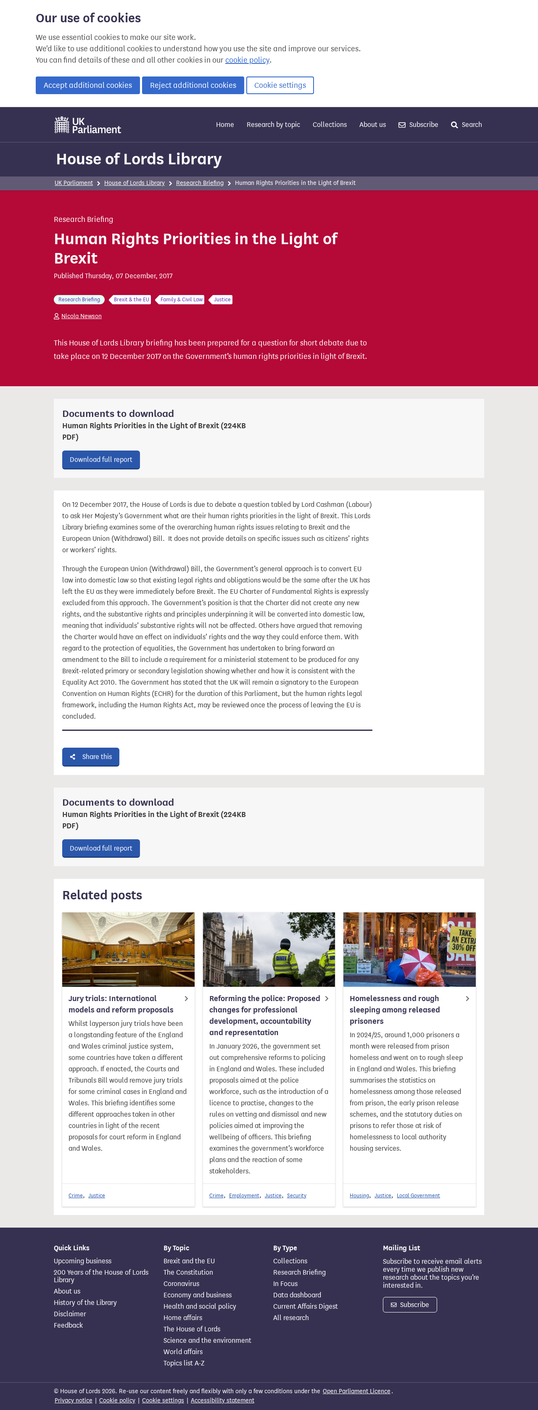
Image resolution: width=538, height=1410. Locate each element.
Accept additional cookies (88, 85)
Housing (359, 1195)
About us (372, 125)
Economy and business (198, 1295)
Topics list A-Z (184, 1363)
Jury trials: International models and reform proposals (121, 1004)
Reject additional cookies (193, 85)
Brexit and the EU (189, 1261)
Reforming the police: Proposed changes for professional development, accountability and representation (264, 1015)
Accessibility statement (222, 1400)
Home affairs (183, 1318)
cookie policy (247, 60)
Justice (96, 1195)
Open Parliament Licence (356, 1391)
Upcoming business (82, 1261)
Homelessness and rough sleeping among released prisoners (395, 1010)
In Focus (285, 1284)
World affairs (183, 1352)
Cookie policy (117, 1400)
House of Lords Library (139, 159)
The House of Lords (192, 1329)
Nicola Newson (81, 316)
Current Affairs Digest (305, 1306)
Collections (330, 125)
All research (291, 1318)
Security (296, 1195)
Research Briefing (200, 183)
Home (225, 125)
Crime (76, 1195)
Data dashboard (297, 1295)
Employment (244, 1195)
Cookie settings (280, 85)
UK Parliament (74, 183)
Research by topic (273, 125)
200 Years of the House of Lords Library (101, 1276)
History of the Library (85, 1303)
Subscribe (423, 125)
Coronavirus (181, 1284)
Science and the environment (207, 1340)
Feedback (68, 1325)
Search (471, 125)
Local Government (418, 1195)
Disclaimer (70, 1314)
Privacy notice (73, 1400)
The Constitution (188, 1272)
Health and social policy (200, 1306)
